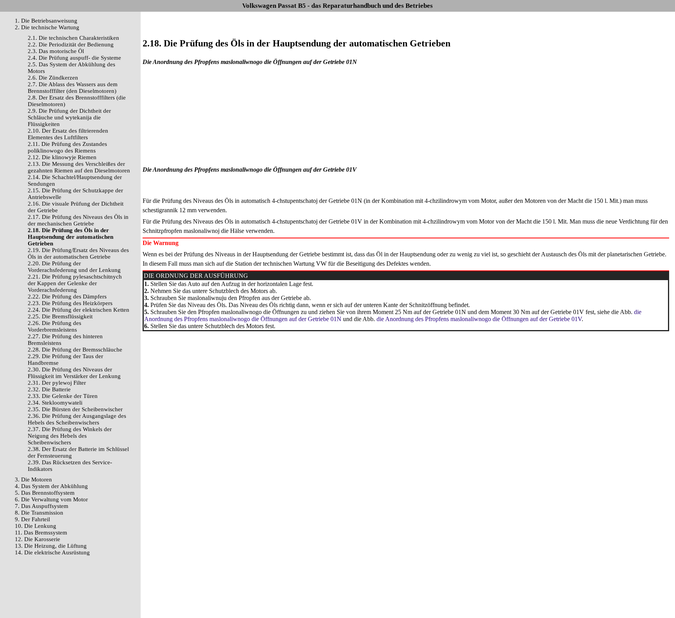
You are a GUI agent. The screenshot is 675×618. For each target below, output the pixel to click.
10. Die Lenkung (35, 526)
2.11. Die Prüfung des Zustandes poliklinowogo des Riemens (67, 147)
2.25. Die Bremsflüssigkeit (60, 316)
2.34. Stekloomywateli (55, 403)
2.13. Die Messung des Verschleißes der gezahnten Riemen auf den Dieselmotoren (79, 167)
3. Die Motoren (33, 479)
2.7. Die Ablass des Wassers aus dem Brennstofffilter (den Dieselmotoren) (73, 87)
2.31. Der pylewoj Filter (57, 383)
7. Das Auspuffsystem (41, 506)
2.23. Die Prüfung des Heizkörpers (70, 303)
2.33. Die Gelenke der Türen (63, 396)
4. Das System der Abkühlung (51, 486)
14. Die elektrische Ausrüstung (52, 552)
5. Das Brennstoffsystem (45, 493)
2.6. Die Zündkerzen (53, 78)
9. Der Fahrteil (32, 519)
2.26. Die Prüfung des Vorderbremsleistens (54, 326)
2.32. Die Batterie (49, 389)
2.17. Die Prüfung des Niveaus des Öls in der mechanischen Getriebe (78, 220)
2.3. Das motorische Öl (56, 51)
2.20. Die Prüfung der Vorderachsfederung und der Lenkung (74, 266)
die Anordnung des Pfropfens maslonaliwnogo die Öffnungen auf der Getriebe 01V (478, 319)
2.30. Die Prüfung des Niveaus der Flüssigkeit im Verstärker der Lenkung (74, 372)
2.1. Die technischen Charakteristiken (73, 38)
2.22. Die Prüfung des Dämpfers (67, 296)
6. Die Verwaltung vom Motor (51, 499)
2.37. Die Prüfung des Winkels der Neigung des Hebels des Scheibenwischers (70, 436)
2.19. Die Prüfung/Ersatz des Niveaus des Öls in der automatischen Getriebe (78, 253)
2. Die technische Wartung (47, 27)
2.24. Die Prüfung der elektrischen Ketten (78, 310)
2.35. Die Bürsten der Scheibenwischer (75, 409)
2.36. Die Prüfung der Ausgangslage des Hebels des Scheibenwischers (77, 419)
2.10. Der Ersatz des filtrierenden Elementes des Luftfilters (68, 134)
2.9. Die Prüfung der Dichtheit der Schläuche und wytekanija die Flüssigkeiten (69, 117)
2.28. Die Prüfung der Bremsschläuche (75, 349)
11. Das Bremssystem (41, 532)
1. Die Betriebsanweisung (46, 21)
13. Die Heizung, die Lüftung (51, 546)
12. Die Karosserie (37, 539)
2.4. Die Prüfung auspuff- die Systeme (74, 58)
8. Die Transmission (39, 513)
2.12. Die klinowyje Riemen (62, 157)
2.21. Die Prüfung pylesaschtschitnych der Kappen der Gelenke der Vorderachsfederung (75, 283)
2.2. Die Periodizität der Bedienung (71, 44)
